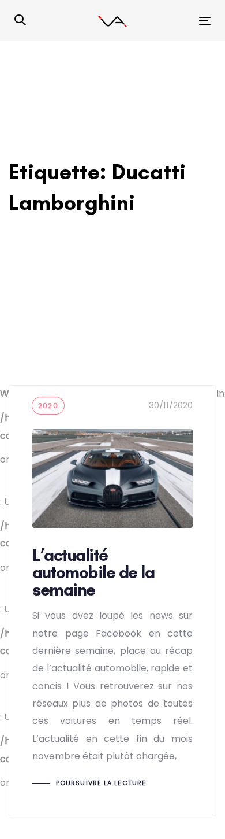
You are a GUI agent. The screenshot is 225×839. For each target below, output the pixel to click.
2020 (48, 406)
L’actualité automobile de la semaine (112, 601)
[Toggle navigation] (178, 20)
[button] (20, 21)
